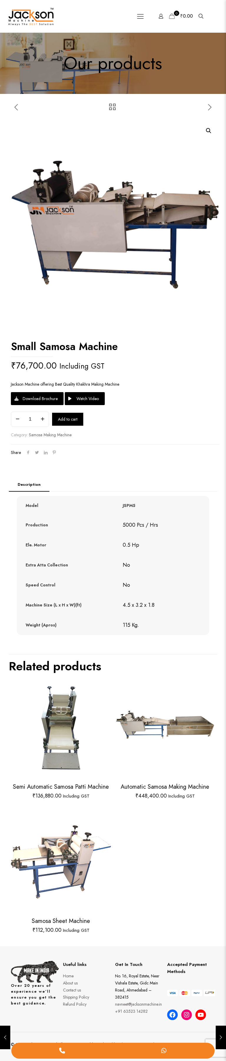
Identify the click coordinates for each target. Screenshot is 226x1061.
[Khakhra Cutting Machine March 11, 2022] (5, 1037)
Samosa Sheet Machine (61, 921)
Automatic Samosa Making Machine (165, 787)
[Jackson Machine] (31, 16)
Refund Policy (75, 1004)
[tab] (29, 484)
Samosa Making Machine (50, 435)
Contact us (72, 990)
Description (29, 484)
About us (70, 983)
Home (68, 976)
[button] (209, 131)
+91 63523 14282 (131, 1011)
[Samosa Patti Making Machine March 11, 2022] (221, 1037)
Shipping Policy (76, 997)
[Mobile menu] (140, 16)
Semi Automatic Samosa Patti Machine (61, 787)
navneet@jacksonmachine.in (138, 1004)
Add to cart (67, 419)
